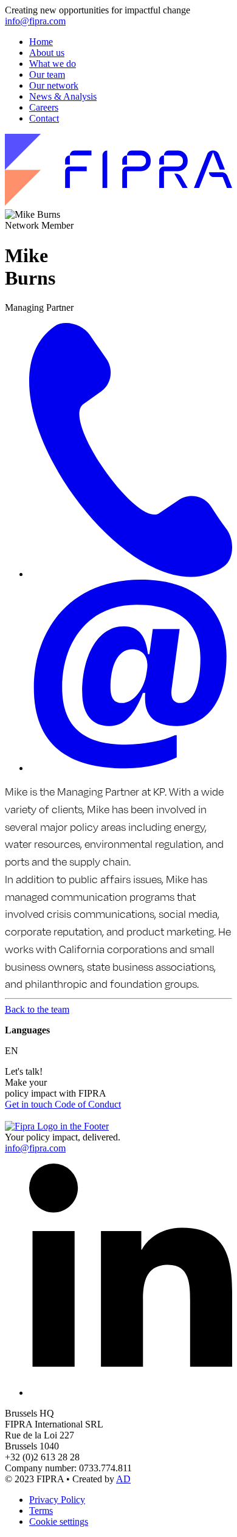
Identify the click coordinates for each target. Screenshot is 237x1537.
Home (41, 41)
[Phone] (130, 574)
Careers (43, 107)
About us (46, 52)
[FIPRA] (118, 203)
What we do (52, 63)
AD (123, 1479)
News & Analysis (63, 96)
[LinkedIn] (130, 1392)
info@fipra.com (35, 21)
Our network (53, 85)
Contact (44, 118)
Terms (41, 1510)
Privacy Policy (57, 1499)
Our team (47, 74)
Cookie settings (58, 1521)
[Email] (130, 768)
